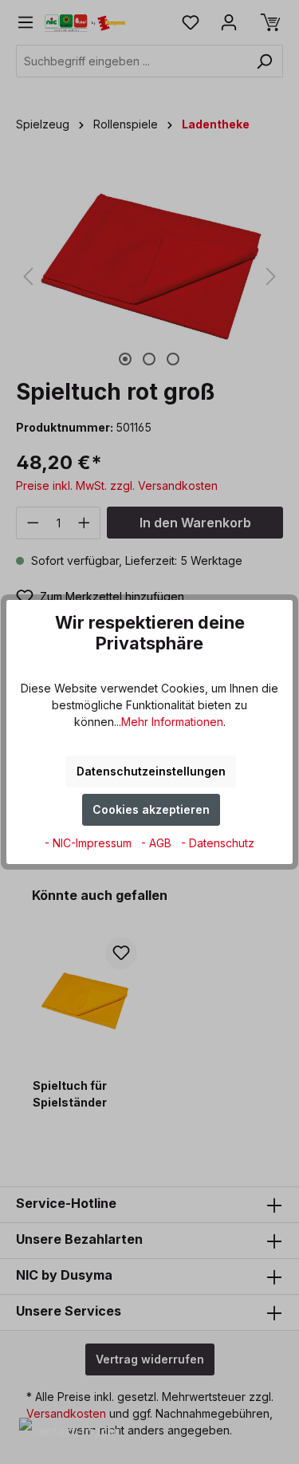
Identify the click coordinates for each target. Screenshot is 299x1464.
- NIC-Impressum (90, 843)
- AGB (158, 843)
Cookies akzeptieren (151, 809)
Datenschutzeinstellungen (151, 771)
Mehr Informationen (172, 721)
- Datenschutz (217, 843)
